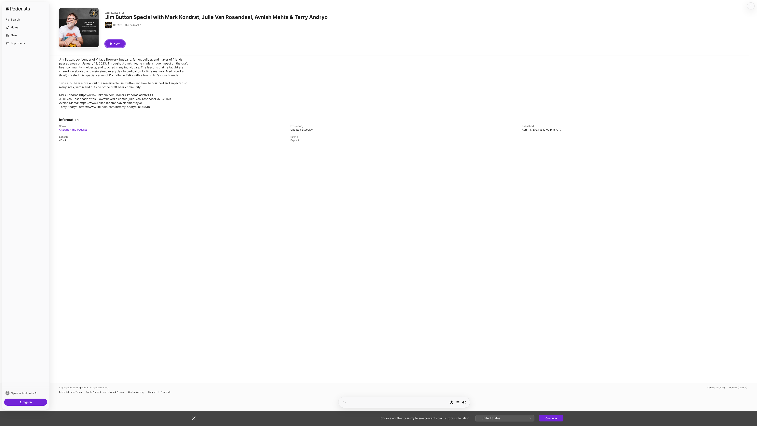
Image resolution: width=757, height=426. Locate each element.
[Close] (194, 418)
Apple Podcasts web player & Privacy (105, 392)
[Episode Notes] (451, 402)
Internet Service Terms (70, 392)
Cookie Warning (136, 392)
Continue (551, 418)
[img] (18, 9)
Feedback (166, 392)
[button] (25, 19)
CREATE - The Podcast (73, 129)
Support (152, 392)
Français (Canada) (738, 388)
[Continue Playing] (458, 402)
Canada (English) (716, 388)
